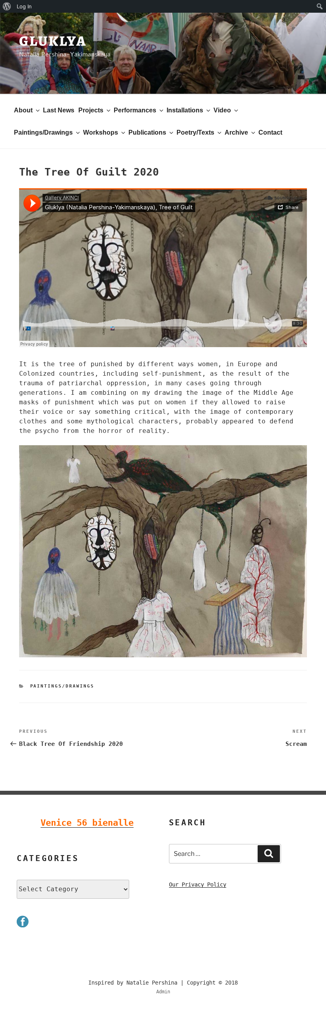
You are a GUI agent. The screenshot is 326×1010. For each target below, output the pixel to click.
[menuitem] (7, 6)
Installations (185, 110)
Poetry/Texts (195, 132)
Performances (135, 110)
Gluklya (53, 40)
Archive (236, 132)
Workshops (100, 132)
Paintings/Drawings (43, 132)
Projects (90, 110)
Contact (270, 132)
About (23, 110)
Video (222, 110)
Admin (163, 992)
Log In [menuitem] (24, 6)
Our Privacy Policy (197, 884)
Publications (147, 132)
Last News (58, 110)
